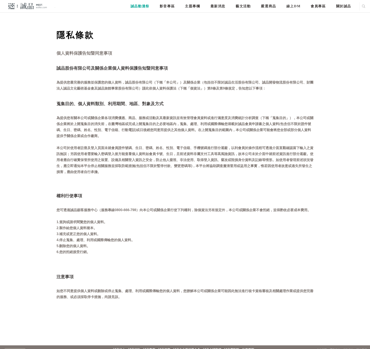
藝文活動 (243, 6)
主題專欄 (192, 6)
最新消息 (217, 6)
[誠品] (28, 5)
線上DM (293, 6)
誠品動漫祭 (140, 6)
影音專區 (167, 6)
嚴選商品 (268, 6)
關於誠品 (343, 6)
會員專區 (318, 6)
